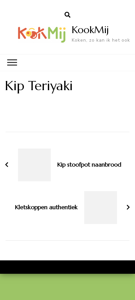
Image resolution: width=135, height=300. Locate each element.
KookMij (90, 30)
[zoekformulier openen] (67, 15)
